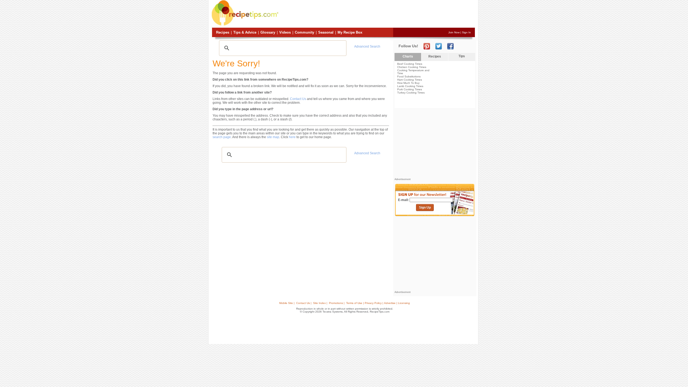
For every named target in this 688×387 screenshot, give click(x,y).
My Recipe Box (350, 32)
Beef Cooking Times (409, 63)
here (292, 137)
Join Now (454, 32)
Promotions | (337, 303)
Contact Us (298, 99)
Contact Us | (303, 303)
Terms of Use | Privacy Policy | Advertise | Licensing (378, 303)
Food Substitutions (409, 76)
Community (304, 32)
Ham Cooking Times (409, 79)
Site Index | (320, 303)
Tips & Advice (244, 32)
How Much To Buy (408, 82)
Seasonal (326, 32)
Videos (285, 32)
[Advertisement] (377, 14)
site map (273, 137)
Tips (461, 56)
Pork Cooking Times (409, 89)
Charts (408, 56)
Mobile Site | (287, 303)
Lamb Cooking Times (410, 86)
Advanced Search (367, 46)
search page (222, 137)
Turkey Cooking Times (411, 92)
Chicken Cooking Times (411, 67)
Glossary (267, 32)
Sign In (466, 32)
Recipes (222, 32)
